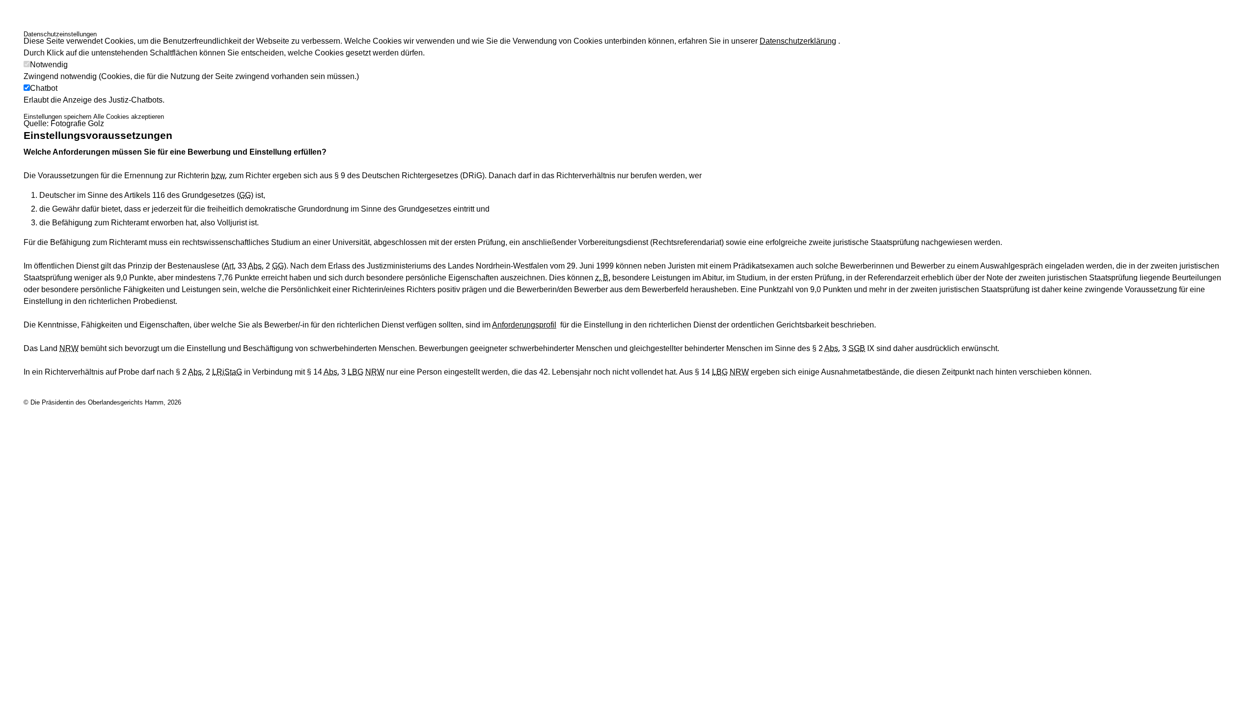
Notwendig (49, 64)
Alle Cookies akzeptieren (128, 116)
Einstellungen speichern (57, 116)
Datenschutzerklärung (798, 41)
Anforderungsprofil (524, 325)
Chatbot (43, 88)
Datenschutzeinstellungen (60, 34)
